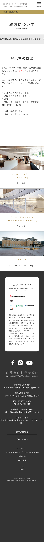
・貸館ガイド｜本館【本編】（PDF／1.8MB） (19, 97)
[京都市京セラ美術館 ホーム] (15, 5)
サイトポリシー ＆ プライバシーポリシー (22, 452)
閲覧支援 (22, 456)
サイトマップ (22, 448)
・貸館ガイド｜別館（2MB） (15, 114)
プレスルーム (22, 439)
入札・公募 (21, 460)
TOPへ (22, 470)
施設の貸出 (19, 38)
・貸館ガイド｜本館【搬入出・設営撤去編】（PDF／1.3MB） (20, 103)
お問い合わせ (22, 431)
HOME (4, 12)
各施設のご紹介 (7, 38)
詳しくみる (21, 183)
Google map (28, 265)
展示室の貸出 (30, 38)
